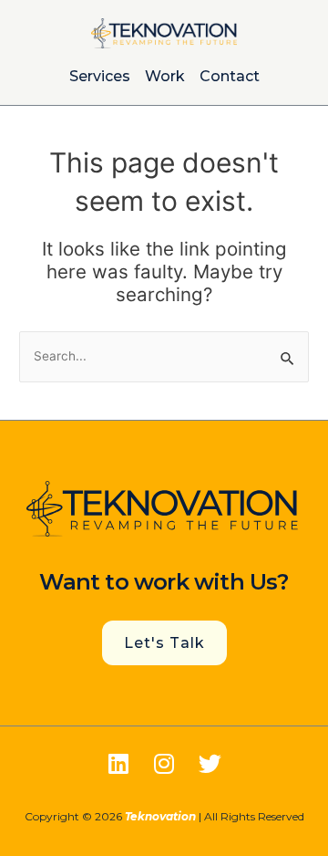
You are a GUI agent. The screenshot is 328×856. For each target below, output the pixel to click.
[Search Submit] (288, 357)
